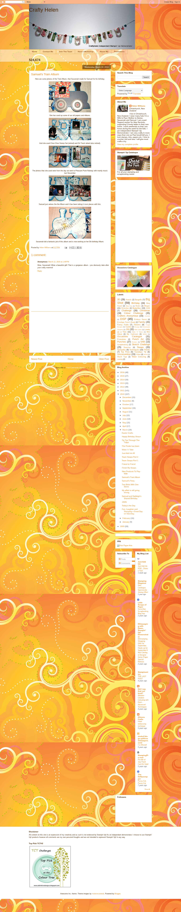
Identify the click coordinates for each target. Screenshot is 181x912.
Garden (128, 327)
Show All (147, 789)
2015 (122, 376)
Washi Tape (122, 357)
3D (118, 299)
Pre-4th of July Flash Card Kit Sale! (143, 762)
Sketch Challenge (141, 344)
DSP (123, 319)
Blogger (117, 894)
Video (138, 354)
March (125, 430)
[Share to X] (75, 247)
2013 (122, 383)
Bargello (138, 300)
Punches (121, 342)
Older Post (104, 359)
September (127, 408)
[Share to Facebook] (78, 247)
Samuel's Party (128, 481)
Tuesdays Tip (140, 352)
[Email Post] (66, 248)
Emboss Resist (140, 319)
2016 (122, 372)
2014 (122, 380)
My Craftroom (132, 334)
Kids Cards (138, 329)
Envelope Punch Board (126, 322)
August (125, 412)
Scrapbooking (122, 345)
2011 (122, 390)
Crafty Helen (43, 10)
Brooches (125, 308)
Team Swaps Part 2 (130, 457)
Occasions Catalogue (129, 336)
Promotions (119, 52)
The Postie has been (130, 446)
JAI (127, 329)
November (127, 401)
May (124, 423)
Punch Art (138, 339)
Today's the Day (128, 506)
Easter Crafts (127, 433)
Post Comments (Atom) (75, 368)
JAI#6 (124, 502)
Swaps (140, 347)
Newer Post (36, 359)
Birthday (135, 303)
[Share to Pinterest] (80, 247)
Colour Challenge (133, 313)
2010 (122, 394)
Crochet (147, 316)
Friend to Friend (128, 464)
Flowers (137, 325)
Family (141, 322)
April (124, 426)
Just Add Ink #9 (128, 453)
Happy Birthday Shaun (131, 436)
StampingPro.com (143, 756)
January (126, 522)
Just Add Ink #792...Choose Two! (143, 568)
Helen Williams (138, 106)
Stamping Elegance (142, 582)
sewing (120, 359)
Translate (137, 94)
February (126, 518)
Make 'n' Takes (137, 332)
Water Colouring (139, 357)
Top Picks (125, 352)
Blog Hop (129, 306)
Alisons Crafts (141, 718)
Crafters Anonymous (127, 316)
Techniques (134, 350)
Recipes (134, 342)
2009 (122, 526)
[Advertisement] (70, 332)
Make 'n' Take (127, 450)
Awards (128, 300)
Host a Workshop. (86, 52)
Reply (39, 271)
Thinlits (147, 350)
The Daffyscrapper (143, 776)
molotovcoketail (98, 894)
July (124, 415)
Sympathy (121, 350)
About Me (104, 52)
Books (138, 306)
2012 (122, 387)
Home (34, 52)
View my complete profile (127, 144)
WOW (146, 354)
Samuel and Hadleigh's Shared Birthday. (131, 497)
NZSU (145, 334)
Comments (125, 563)
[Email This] (70, 247)
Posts (123, 559)
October (126, 404)
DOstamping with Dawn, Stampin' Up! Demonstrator (143, 630)
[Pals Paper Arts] (124, 545)
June (124, 419)
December (127, 397)
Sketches (127, 347)
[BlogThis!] (73, 247)
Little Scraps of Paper (142, 605)
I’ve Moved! (142, 745)
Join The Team (65, 52)
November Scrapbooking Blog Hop (143, 611)
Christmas (145, 310)
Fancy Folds (123, 325)
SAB (142, 342)
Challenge (126, 310)
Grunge (136, 327)
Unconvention (124, 354)
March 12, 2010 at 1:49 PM (58, 262)
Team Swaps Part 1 (130, 460)
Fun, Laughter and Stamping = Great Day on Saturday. (132, 511)
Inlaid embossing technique (142, 723)
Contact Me (48, 52)
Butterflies (137, 308)
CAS (148, 308)
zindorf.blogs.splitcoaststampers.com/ (143, 739)
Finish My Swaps (129, 468)
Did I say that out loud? (142, 691)
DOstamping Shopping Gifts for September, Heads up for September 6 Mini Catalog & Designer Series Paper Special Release (143, 650)
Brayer (147, 306)
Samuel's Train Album (131, 477)
